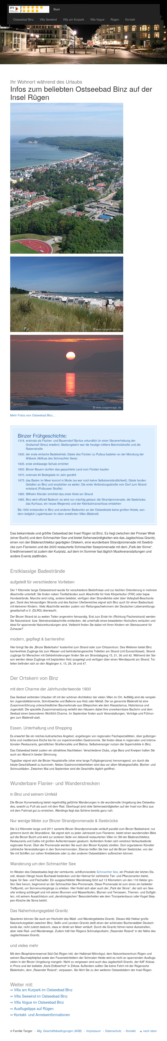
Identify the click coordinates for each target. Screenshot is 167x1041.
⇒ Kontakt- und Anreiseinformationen (40, 1014)
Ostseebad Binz (23, 19)
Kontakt (130, 19)
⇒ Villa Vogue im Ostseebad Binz (37, 1002)
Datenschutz (113, 1031)
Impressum (93, 1031)
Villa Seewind (48, 19)
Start (56, 9)
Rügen (115, 19)
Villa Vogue (97, 19)
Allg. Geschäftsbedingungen (59, 1031)
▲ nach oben (148, 1031)
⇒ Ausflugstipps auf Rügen (32, 1008)
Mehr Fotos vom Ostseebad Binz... (32, 415)
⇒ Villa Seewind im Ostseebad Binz (39, 996)
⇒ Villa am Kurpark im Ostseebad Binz (41, 989)
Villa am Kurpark (73, 19)
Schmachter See (107, 872)
